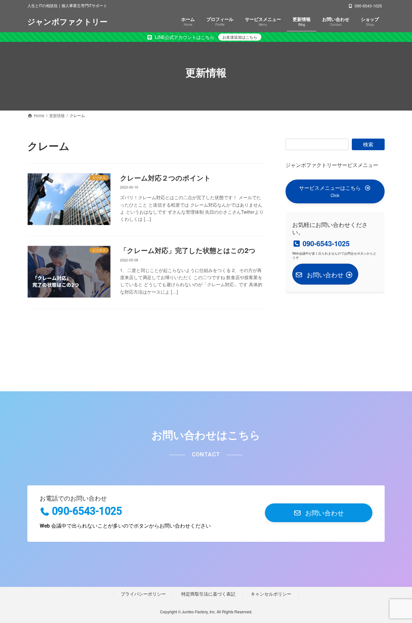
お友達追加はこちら (239, 37)
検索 (368, 144)
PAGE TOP (396, 598)
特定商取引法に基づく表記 (208, 593)
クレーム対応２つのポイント (165, 177)
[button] (335, 191)
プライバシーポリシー (143, 593)
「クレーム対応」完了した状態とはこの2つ (188, 250)
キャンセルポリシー (271, 593)
